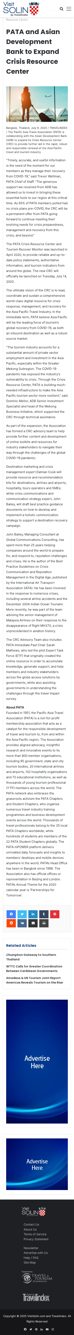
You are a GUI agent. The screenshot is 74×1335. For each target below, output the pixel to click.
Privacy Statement (36, 1239)
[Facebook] (11, 914)
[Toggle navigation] (67, 9)
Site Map (30, 1262)
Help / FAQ (31, 1257)
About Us (30, 1229)
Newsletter (31, 1248)
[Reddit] (11, 923)
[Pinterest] (54, 914)
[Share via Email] (33, 923)
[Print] (44, 923)
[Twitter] (22, 914)
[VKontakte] (22, 923)
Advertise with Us (36, 1252)
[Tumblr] (44, 914)
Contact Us (31, 1224)
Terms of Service (35, 1234)
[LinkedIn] (33, 914)
